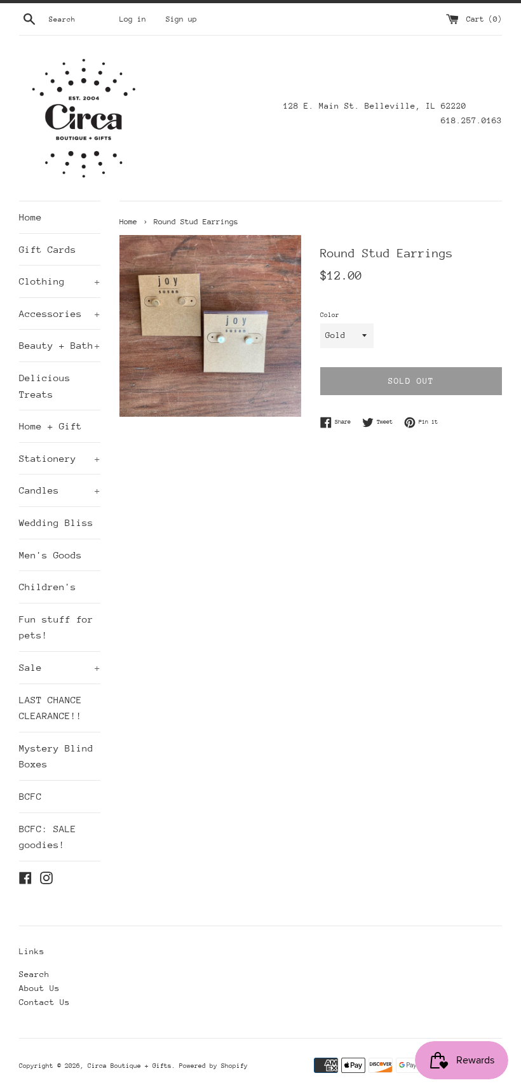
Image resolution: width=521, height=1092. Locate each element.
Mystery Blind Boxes (56, 756)
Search (34, 974)
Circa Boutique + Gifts (130, 1066)
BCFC (30, 796)
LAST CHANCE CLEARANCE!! (50, 708)
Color (329, 315)
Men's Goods (50, 554)
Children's (47, 586)
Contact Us (44, 1002)
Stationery (59, 458)
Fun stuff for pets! (56, 627)
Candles (59, 490)
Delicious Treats (45, 386)
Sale (59, 667)
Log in (132, 19)
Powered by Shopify (213, 1066)
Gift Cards (47, 249)
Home (30, 217)
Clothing (59, 281)
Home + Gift (50, 426)
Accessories (59, 313)
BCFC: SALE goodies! (47, 837)
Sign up (181, 19)
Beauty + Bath (59, 345)
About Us (39, 988)
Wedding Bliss (56, 522)
